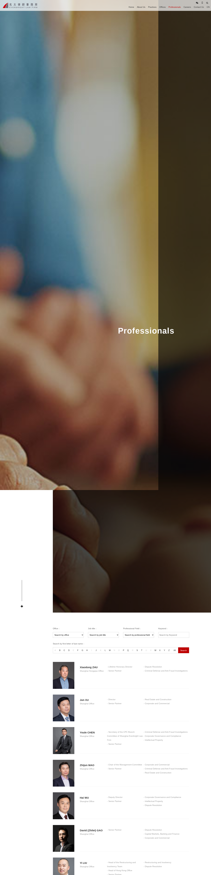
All (175, 650)
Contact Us (199, 7)
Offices (162, 7)
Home (131, 7)
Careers (187, 7)
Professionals (175, 7)
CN (208, 7)
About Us (141, 7)
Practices (152, 7)
